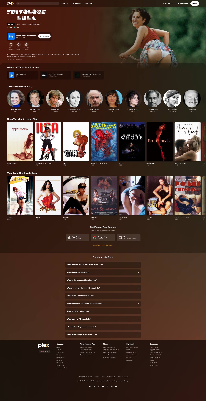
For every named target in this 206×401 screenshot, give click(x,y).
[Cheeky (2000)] (20, 198)
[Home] (10, 3)
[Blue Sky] (103, 386)
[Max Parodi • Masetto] (55, 101)
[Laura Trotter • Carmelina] (172, 101)
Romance (37, 24)
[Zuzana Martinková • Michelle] (74, 101)
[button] (26, 46)
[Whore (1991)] (132, 144)
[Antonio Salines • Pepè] (94, 101)
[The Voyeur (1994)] (132, 198)
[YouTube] (116, 386)
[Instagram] (90, 386)
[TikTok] (94, 386)
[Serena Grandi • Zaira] (114, 101)
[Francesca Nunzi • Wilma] (133, 101)
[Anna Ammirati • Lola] (16, 101)
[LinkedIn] (112, 386)
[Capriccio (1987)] (104, 198)
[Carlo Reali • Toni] (192, 101)
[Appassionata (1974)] (20, 144)
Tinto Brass (18, 59)
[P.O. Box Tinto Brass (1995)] (188, 198)
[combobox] (39, 3)
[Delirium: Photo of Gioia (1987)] (104, 144)
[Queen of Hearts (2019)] (188, 144)
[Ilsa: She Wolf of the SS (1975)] (48, 144)
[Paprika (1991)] (48, 198)
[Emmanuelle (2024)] (160, 144)
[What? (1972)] (76, 144)
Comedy (30, 24)
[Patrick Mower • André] (35, 101)
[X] (99, 386)
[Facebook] (107, 386)
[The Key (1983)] (160, 198)
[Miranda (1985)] (76, 198)
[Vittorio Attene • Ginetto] (153, 101)
